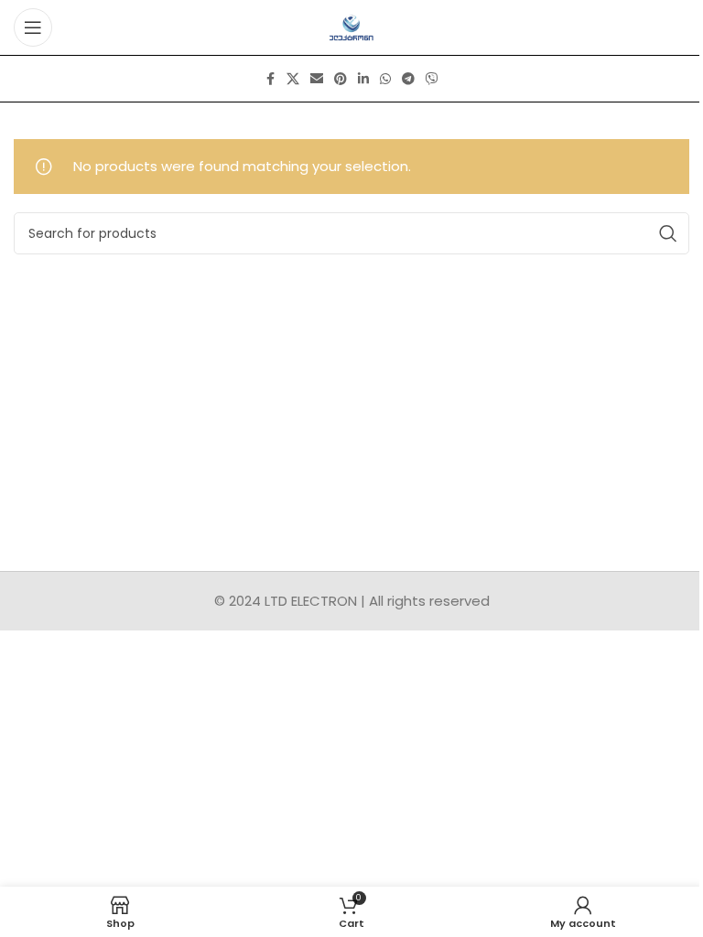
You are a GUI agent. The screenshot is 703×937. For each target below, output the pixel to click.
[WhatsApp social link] (385, 79)
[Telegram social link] (408, 79)
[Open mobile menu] (33, 27)
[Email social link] (317, 79)
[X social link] (293, 79)
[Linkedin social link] (363, 79)
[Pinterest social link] (340, 79)
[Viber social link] (432, 79)
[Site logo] (352, 26)
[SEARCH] (668, 233)
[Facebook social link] (270, 79)
